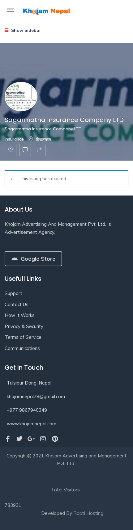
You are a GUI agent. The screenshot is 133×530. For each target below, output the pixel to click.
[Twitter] (19, 439)
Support (13, 293)
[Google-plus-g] (31, 439)
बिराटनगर (43, 139)
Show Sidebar (25, 30)
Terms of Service (23, 337)
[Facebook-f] (8, 439)
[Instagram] (43, 439)
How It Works (20, 315)
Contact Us (16, 304)
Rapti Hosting (88, 513)
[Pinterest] (55, 439)
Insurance (14, 139)
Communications (22, 348)
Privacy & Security (24, 326)
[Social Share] (39, 150)
